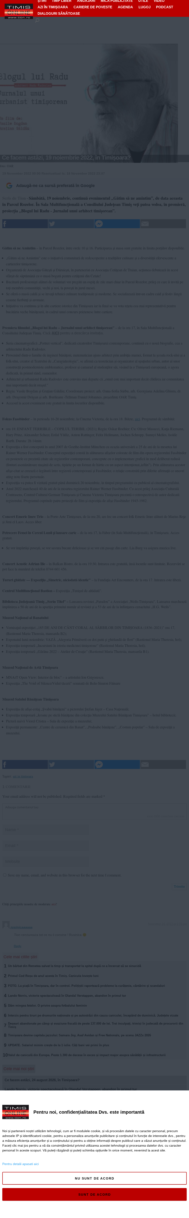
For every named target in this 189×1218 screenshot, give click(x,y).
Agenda (125, 7)
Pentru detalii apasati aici (20, 1164)
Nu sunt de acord (94, 1178)
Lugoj (145, 7)
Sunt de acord (94, 1194)
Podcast (164, 7)
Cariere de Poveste (93, 7)
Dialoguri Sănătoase (59, 13)
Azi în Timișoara (53, 7)
